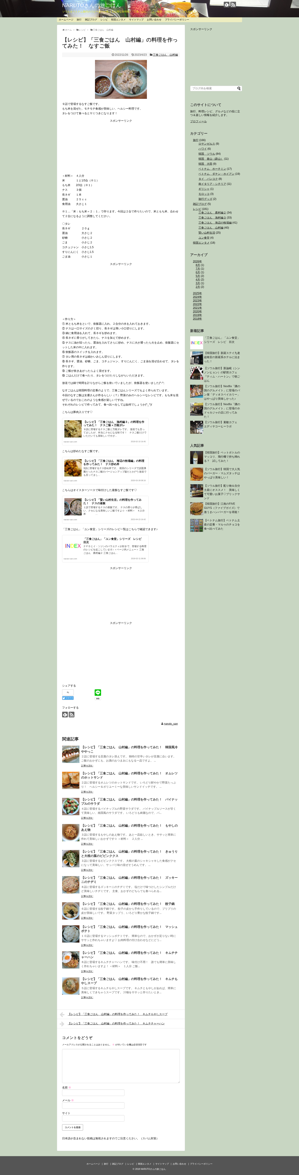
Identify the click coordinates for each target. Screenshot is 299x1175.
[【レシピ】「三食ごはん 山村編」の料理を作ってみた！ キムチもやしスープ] (70, 986)
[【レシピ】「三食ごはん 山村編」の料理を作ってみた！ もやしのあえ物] (70, 832)
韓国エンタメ (118, 19)
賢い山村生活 (206, 232)
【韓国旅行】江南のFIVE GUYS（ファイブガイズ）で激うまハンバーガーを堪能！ (222, 508)
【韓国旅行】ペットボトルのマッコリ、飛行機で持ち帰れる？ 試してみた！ (222, 456)
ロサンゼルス (206, 143)
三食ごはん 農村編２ (212, 212)
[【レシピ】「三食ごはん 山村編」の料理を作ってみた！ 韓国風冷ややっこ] (70, 754)
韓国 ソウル (206, 153)
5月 (198, 275)
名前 (66, 1087)
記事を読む (87, 765)
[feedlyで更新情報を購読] (226, 4)
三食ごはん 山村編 (165, 54)
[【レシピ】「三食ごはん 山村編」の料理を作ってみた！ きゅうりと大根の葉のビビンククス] (70, 858)
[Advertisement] (121, 147)
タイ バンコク (208, 178)
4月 (198, 279)
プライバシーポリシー (177, 19)
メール (68, 1100)
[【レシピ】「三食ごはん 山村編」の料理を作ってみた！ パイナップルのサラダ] (70, 806)
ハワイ (202, 148)
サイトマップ (136, 19)
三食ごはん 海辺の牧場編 (215, 222)
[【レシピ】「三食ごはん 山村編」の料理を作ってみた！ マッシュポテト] (70, 934)
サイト (66, 1113)
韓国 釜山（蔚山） (210, 158)
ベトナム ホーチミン (212, 168)
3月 (198, 283)
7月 (198, 268)
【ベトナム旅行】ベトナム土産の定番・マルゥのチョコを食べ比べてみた (222, 524)
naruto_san (171, 723)
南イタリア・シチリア (212, 183)
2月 (198, 286)
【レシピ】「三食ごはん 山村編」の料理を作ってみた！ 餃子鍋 (128, 904)
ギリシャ (204, 188)
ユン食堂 (204, 237)
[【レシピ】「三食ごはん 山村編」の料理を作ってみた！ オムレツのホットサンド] (70, 780)
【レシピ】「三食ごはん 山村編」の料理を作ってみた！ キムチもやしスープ (117, 1014)
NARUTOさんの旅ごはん (91, 5)
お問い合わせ (154, 19)
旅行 (79, 19)
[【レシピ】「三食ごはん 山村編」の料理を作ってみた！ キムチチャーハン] (70, 960)
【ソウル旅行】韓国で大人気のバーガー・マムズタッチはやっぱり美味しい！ (222, 473)
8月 (198, 265)
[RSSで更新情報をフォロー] (233, 4)
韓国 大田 (205, 163)
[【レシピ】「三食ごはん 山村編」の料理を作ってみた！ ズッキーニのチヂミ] (70, 884)
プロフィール (198, 121)
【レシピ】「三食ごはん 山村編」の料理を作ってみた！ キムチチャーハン (116, 1023)
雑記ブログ (91, 19)
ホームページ (66, 19)
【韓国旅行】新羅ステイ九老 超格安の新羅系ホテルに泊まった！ (223, 357)
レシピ (104, 19)
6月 (198, 272)
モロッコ (204, 193)
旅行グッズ (205, 198)
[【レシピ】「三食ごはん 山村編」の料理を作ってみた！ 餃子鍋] (70, 911)
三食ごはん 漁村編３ (212, 217)
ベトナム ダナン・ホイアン (216, 173)
